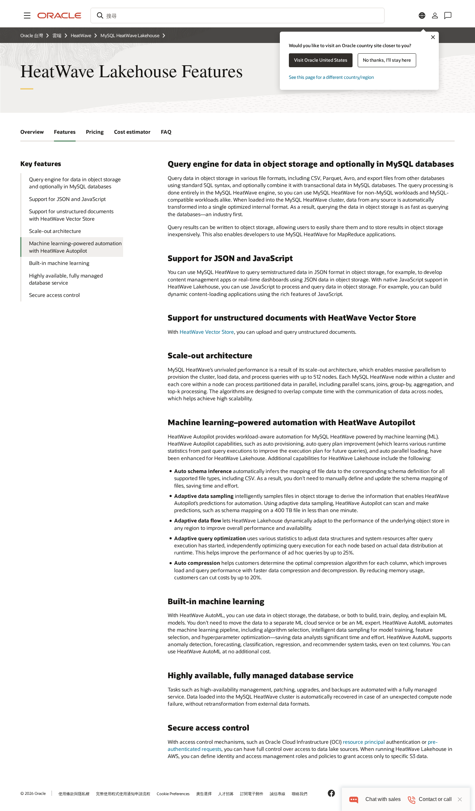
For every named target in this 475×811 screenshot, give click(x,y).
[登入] (435, 15)
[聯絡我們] (448, 15)
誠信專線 (277, 793)
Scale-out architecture (55, 230)
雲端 (56, 35)
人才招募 (226, 793)
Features (65, 131)
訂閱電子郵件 (251, 793)
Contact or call (435, 799)
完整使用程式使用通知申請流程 (123, 793)
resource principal (364, 741)
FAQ (166, 131)
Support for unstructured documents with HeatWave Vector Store (71, 215)
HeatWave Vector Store (207, 331)
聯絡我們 (299, 793)
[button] (27, 15)
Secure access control (54, 294)
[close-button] (460, 799)
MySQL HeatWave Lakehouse (129, 35)
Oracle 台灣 (31, 35)
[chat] (353, 799)
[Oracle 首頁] (59, 15)
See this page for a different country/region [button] (331, 77)
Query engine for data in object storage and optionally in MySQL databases (75, 183)
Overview (32, 131)
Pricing (95, 131)
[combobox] (237, 15)
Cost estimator (132, 131)
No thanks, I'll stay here (387, 60)
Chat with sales (383, 799)
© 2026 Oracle (33, 793)
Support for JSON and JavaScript (67, 198)
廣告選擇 (204, 793)
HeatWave (81, 35)
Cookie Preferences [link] (173, 793)
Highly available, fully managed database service (66, 279)
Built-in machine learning (59, 262)
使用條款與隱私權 (74, 793)
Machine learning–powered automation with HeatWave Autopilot (75, 247)
